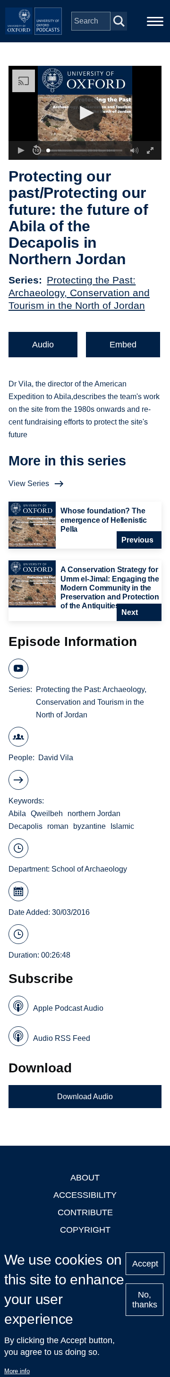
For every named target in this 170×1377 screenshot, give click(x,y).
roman (57, 826)
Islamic (122, 826)
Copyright (85, 1230)
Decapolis (25, 826)
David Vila (55, 758)
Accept (145, 1263)
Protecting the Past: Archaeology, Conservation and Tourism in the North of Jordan (79, 293)
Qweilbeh (47, 814)
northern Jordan (94, 814)
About (85, 1177)
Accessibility (85, 1195)
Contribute (85, 1212)
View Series (28, 484)
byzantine (89, 826)
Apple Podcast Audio (68, 1008)
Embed (123, 344)
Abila (17, 814)
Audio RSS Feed (61, 1038)
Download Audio (85, 1097)
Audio (43, 344)
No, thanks (144, 1299)
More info (17, 1371)
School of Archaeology (89, 869)
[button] (85, 113)
